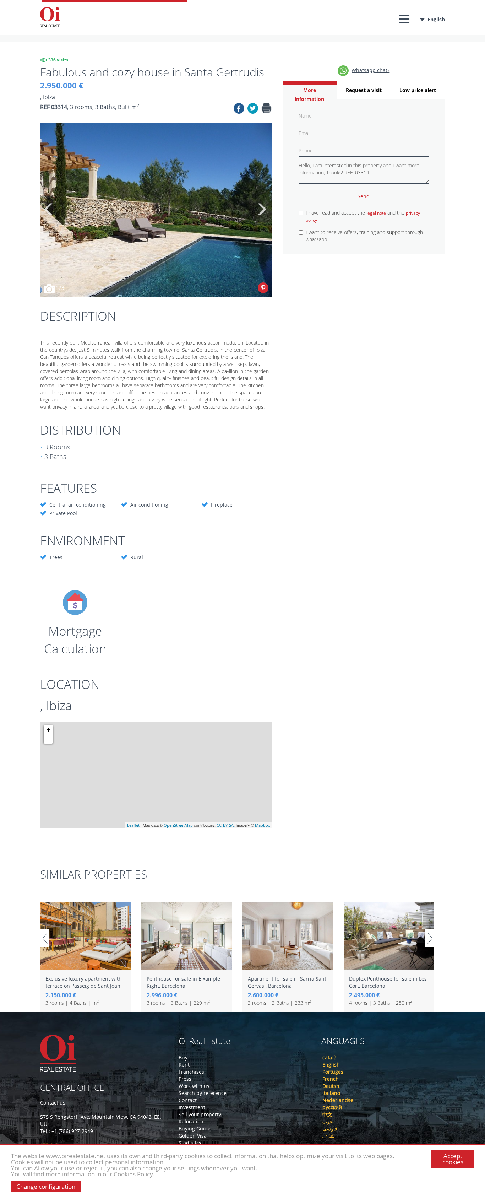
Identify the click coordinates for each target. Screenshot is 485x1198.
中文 (327, 1114)
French (330, 1078)
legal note (376, 213)
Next (261, 210)
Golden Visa (193, 1135)
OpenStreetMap (178, 825)
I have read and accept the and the (363, 216)
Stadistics (190, 1142)
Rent (184, 1064)
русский (332, 1107)
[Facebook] (239, 109)
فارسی (329, 1128)
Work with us (194, 1086)
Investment (192, 1107)
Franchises (191, 1071)
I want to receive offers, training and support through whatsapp (364, 236)
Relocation (191, 1121)
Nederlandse (337, 1100)
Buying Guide (195, 1128)
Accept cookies (452, 1159)
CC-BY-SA (225, 825)
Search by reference (203, 1093)
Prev (44, 938)
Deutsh (330, 1086)
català (329, 1057)
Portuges (332, 1071)
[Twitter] (252, 109)
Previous (49, 210)
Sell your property (200, 1114)
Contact (188, 1100)
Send (364, 196)
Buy (183, 1057)
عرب (327, 1121)
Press (185, 1078)
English (436, 19)
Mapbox (262, 825)
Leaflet (133, 825)
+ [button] (48, 729)
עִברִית (328, 1135)
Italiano (331, 1093)
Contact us (52, 1102)
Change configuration (45, 1186)
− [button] (48, 739)
